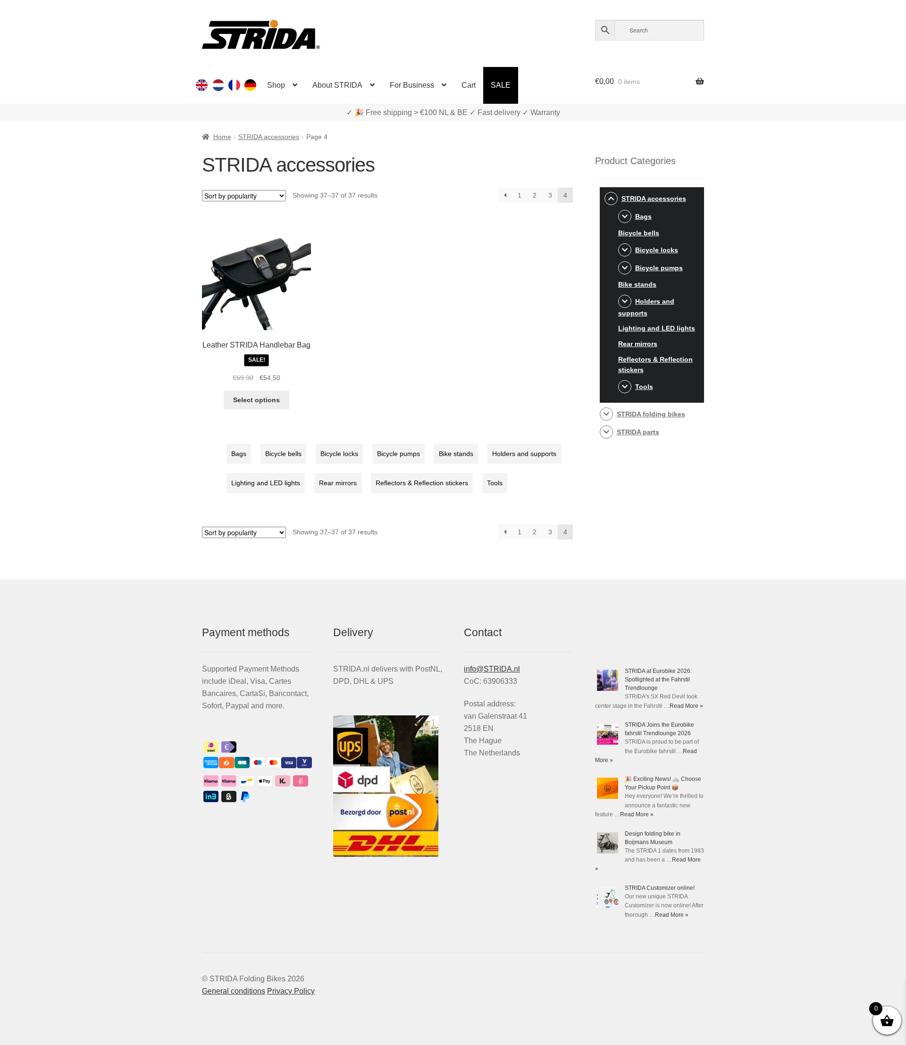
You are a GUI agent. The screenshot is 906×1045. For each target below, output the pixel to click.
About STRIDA (337, 85)
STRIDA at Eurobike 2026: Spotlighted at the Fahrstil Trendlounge (658, 679)
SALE (501, 85)
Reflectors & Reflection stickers (422, 483)
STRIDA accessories (268, 137)
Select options (256, 400)
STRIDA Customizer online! (660, 888)
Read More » (686, 706)
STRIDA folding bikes (651, 414)
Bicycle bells (283, 453)
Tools (495, 483)
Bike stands (456, 453)
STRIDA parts (638, 432)
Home (222, 137)
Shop (276, 85)
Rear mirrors (338, 483)
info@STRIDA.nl (492, 669)
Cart (468, 85)
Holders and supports (524, 453)
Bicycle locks (339, 453)
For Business (412, 85)
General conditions (233, 991)
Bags (238, 453)
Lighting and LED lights (265, 483)
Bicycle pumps (398, 453)
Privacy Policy (291, 991)
